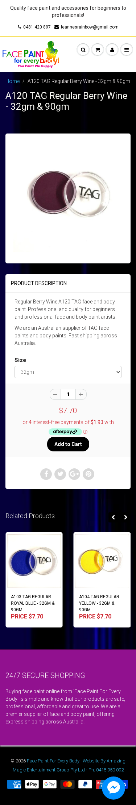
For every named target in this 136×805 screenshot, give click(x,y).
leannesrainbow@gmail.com (90, 27)
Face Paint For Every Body (53, 761)
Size (20, 360)
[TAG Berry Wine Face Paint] (68, 197)
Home (12, 81)
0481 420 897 (37, 27)
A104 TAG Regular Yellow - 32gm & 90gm (79, 603)
